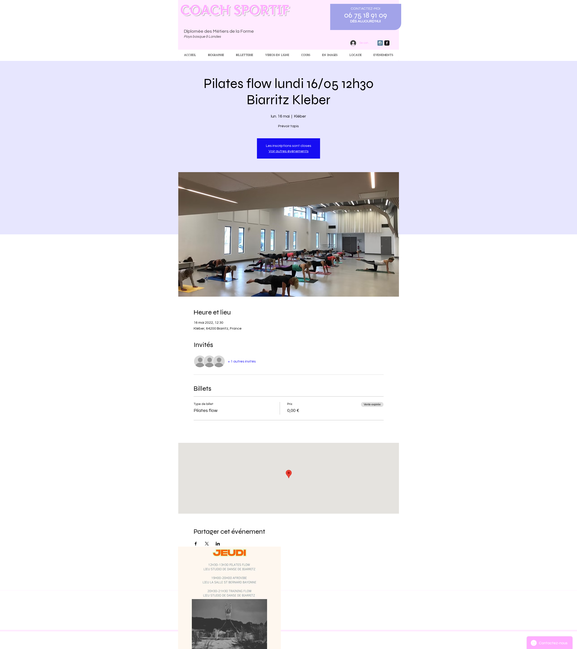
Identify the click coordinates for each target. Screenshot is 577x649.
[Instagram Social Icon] (380, 43)
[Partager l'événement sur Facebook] (196, 543)
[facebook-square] (386, 43)
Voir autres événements (289, 151)
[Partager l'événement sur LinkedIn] (218, 543)
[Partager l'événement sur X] (207, 543)
